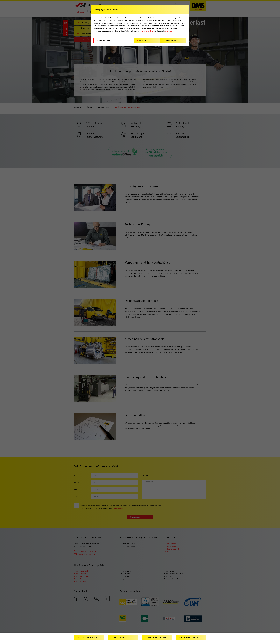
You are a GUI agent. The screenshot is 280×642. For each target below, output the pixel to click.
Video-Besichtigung (189, 637)
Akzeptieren (171, 40)
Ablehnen (143, 40)
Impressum (169, 31)
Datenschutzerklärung (147, 31)
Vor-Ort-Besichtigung (89, 637)
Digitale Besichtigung (156, 637)
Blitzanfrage (119, 637)
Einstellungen (105, 40)
